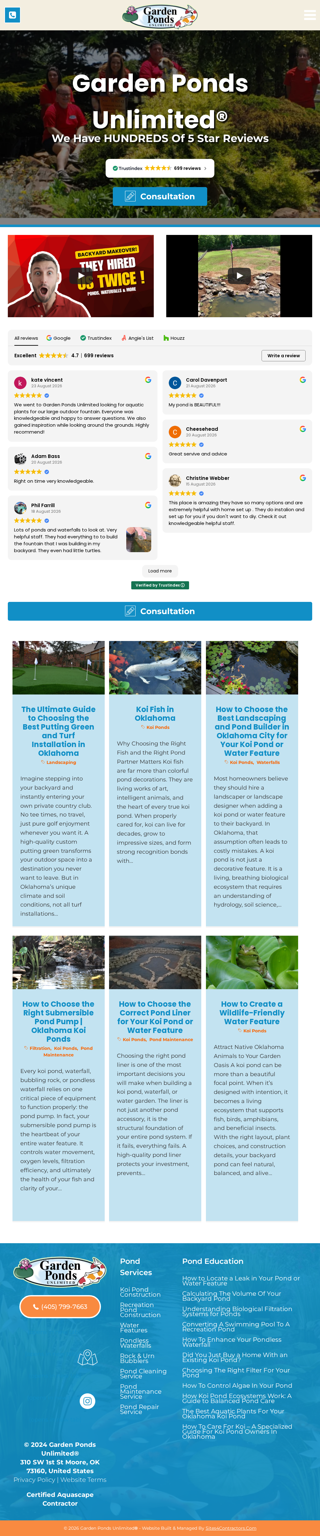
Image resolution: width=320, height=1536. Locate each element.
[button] (160, 196)
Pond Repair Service (139, 1409)
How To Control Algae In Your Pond (237, 1385)
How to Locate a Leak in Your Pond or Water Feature (241, 1280)
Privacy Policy (34, 1479)
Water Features (134, 1327)
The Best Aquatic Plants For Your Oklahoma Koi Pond (233, 1413)
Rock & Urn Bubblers (137, 1358)
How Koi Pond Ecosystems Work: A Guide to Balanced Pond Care (237, 1398)
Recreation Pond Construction (140, 1310)
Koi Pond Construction (140, 1292)
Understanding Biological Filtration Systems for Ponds (237, 1311)
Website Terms (83, 1479)
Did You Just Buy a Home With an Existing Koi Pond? (235, 1357)
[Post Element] (58, 783)
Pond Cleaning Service (143, 1373)
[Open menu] (310, 15)
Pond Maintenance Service (141, 1391)
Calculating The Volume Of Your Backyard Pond (231, 1296)
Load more (160, 571)
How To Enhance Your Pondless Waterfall (232, 1342)
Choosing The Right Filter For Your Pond (236, 1372)
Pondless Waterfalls (135, 1343)
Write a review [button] (284, 356)
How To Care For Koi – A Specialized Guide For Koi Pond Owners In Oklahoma (237, 1431)
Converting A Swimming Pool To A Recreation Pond (236, 1326)
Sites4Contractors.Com (231, 1528)
